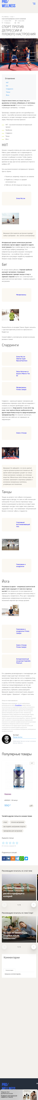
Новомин (7, 794)
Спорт (5, 929)
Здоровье (6, 884)
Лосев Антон (17, 737)
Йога (7, 95)
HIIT (7, 83)
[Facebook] (5, 964)
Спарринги (9, 89)
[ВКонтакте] (9, 964)
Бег (7, 86)
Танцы (8, 92)
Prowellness (18, 705)
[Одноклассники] (13, 964)
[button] (4, 784)
